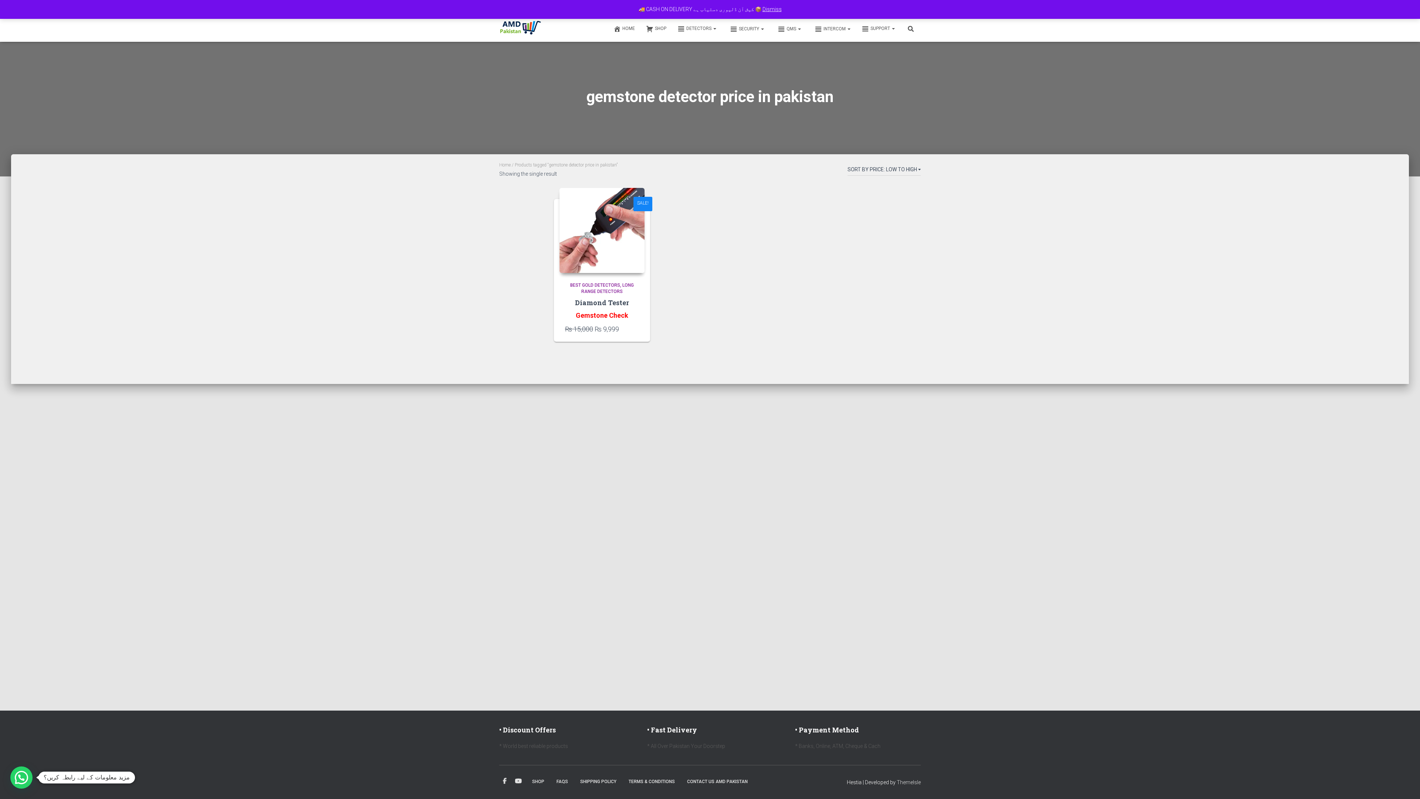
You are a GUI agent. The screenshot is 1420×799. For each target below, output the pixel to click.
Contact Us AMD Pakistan (717, 781)
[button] (714, 28)
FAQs (562, 781)
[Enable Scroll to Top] (1405, 784)
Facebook (504, 781)
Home (628, 28)
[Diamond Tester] (602, 230)
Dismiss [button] (772, 9)
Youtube (518, 781)
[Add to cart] (635, 329)
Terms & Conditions (652, 781)
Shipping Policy (598, 781)
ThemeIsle (909, 782)
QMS (792, 28)
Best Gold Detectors (595, 285)
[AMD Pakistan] (521, 28)
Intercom (835, 28)
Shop (660, 28)
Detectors (699, 28)
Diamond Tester (602, 302)
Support (880, 28)
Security (749, 28)
